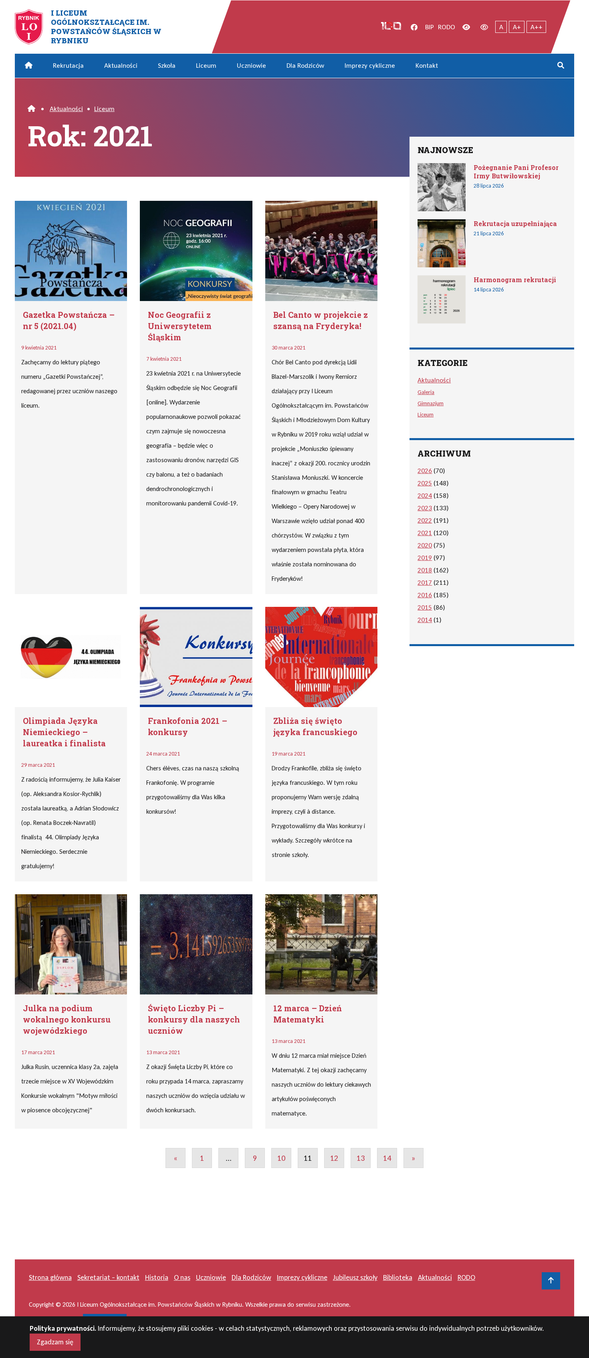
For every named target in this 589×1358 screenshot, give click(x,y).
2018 (425, 570)
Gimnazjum (431, 403)
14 (387, 1158)
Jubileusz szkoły (355, 1277)
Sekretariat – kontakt (108, 1277)
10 (281, 1158)
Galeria (426, 392)
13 (361, 1158)
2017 (425, 582)
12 (334, 1158)
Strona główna (50, 1277)
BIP (429, 27)
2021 (425, 533)
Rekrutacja (68, 65)
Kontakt (427, 65)
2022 (425, 520)
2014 (425, 620)
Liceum (206, 65)
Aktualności (120, 65)
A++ (537, 27)
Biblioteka (397, 1277)
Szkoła (166, 65)
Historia (156, 1277)
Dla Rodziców (305, 65)
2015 (425, 607)
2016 (425, 595)
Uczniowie (251, 65)
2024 (425, 495)
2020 (425, 545)
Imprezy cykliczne (370, 65)
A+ (517, 27)
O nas (182, 1277)
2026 (425, 471)
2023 (425, 508)
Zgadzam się (55, 1342)
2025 (425, 483)
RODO (446, 27)
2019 (425, 558)
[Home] (31, 109)
